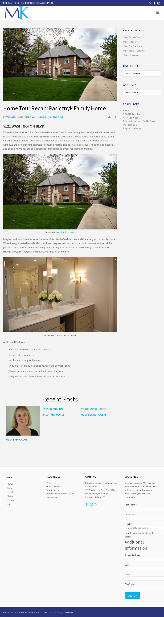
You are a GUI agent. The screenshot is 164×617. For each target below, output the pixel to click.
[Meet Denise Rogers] (98, 408)
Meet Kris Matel (53, 414)
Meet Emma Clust (17, 439)
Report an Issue (132, 128)
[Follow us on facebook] (86, 504)
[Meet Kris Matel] (60, 408)
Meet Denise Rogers (93, 414)
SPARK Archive (132, 114)
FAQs (126, 110)
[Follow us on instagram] (91, 504)
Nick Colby (11, 116)
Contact (11, 500)
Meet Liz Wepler (131, 55)
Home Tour (52, 116)
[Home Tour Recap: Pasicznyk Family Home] (60, 64)
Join (9, 504)
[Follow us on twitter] (96, 504)
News (60, 116)
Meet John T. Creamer (134, 50)
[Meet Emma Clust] (23, 421)
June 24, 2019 (30, 116)
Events (43, 116)
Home (10, 483)
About (10, 488)
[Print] (109, 117)
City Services (131, 117)
